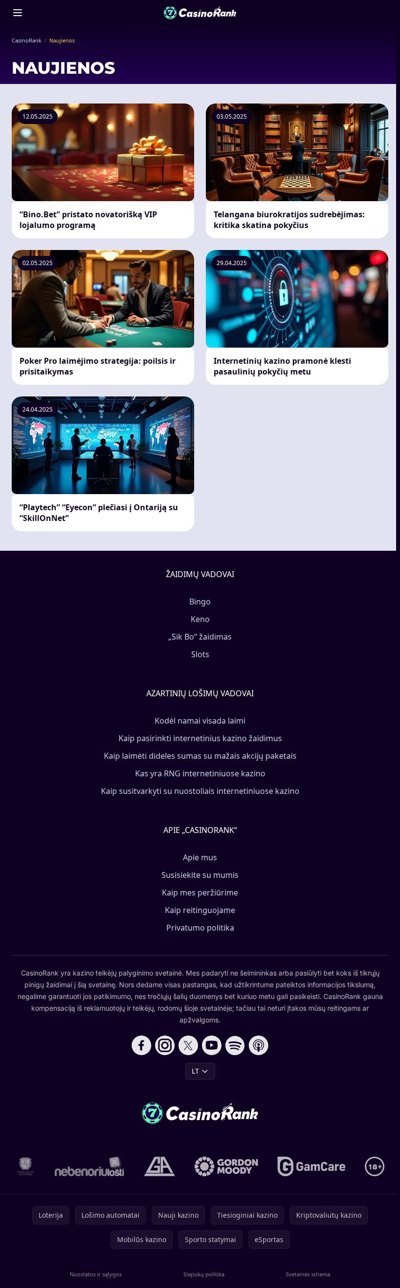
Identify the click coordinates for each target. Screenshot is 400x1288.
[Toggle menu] (17, 12)
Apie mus (200, 857)
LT (195, 1071)
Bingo (200, 601)
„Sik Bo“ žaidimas (200, 636)
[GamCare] (311, 1166)
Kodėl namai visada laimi (200, 720)
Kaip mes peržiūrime (200, 892)
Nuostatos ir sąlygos (95, 1274)
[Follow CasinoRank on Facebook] (141, 1045)
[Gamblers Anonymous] (159, 1166)
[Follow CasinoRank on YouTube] (211, 1045)
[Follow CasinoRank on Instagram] (165, 1045)
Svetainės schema (308, 1274)
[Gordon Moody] (226, 1166)
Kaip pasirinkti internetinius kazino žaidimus (200, 738)
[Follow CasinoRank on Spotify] (235, 1045)
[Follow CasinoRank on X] (188, 1045)
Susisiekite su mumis (200, 875)
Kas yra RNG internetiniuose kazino (200, 773)
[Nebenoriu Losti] (89, 1166)
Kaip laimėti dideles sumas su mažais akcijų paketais (200, 755)
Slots (200, 654)
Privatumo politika (200, 927)
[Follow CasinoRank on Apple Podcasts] (258, 1045)
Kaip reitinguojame (200, 910)
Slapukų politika (203, 1274)
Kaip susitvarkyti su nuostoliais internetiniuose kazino (200, 791)
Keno (200, 619)
